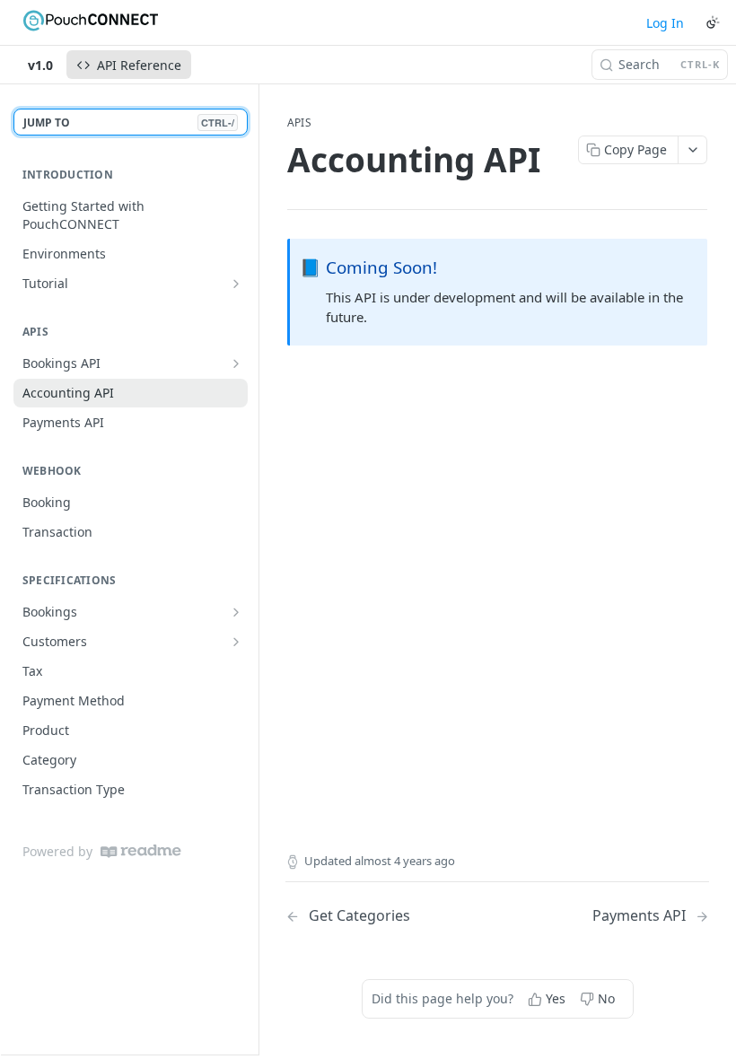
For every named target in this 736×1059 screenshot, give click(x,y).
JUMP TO (128, 122)
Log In (665, 22)
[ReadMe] (141, 851)
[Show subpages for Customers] (236, 642)
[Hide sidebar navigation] (254, 569)
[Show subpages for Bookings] (236, 612)
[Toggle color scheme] (712, 22)
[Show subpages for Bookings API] (236, 363)
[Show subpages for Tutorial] (236, 283)
